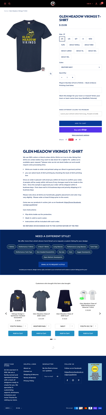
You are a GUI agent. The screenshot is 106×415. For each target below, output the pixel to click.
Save (71, 139)
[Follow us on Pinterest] (79, 380)
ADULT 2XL (92, 51)
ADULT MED (89, 45)
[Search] (9, 4)
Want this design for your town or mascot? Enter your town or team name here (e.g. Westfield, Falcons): (79, 97)
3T (62, 39)
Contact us (28, 371)
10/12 (90, 39)
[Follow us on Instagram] (73, 380)
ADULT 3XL (65, 57)
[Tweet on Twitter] (76, 139)
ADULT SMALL (74, 45)
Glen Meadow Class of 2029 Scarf (64, 315)
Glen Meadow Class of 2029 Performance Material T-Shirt (88, 305)
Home (6, 11)
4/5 (69, 39)
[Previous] (6, 313)
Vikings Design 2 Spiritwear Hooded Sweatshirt (18, 316)
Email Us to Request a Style (53, 264)
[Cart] (101, 4)
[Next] (100, 313)
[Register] (57, 376)
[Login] (96, 4)
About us (27, 368)
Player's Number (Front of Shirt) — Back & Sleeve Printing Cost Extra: (77, 84)
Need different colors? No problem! (74, 109)
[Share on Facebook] (66, 139)
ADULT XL (80, 51)
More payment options (80, 135)
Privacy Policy (29, 381)
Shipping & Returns (31, 374)
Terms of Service (30, 378)
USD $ (89, 3)
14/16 (63, 45)
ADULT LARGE (66, 51)
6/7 (76, 39)
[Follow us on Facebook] (67, 380)
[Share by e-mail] (79, 139)
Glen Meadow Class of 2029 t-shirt (41, 315)
